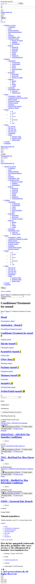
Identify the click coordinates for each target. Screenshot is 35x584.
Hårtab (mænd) (12, 99)
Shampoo (11, 35)
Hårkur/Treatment (13, 30)
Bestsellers (7, 143)
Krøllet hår (15, 55)
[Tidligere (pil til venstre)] (2, 582)
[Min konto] (6, 148)
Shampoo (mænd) (13, 108)
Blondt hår (15, 47)
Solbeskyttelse (16, 93)
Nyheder (7, 141)
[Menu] (2, 10)
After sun (14, 91)
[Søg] (3, 14)
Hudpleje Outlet (16, 138)
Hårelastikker (16, 44)
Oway (2, 497)
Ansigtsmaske (16, 64)
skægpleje (11, 104)
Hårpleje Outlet (16, 136)
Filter (4, 18)
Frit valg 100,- (12, 130)
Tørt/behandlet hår (17, 57)
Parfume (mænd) (13, 103)
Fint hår (14, 52)
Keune (3, 476)
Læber (14, 66)
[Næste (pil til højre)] (5, 582)
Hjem (2, 294)
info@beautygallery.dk (7, 146)
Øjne (13, 71)
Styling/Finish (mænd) (14, 106)
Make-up (11, 79)
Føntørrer (14, 42)
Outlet (10, 135)
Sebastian (3, 430)
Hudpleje (7, 59)
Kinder (14, 84)
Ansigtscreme (16, 62)
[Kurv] (2, 16)
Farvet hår (15, 49)
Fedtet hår (15, 50)
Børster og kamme (17, 40)
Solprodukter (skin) (14, 89)
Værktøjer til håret (13, 39)
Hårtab (14, 54)
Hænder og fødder (17, 77)
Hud (13, 82)
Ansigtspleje (11, 61)
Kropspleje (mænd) (14, 101)
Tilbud (6, 125)
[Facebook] (2, 569)
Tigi (2, 453)
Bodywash (15, 76)
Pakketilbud (11, 133)
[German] (5, 154)
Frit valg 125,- (12, 131)
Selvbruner (11, 88)
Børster (14, 81)
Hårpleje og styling (10, 25)
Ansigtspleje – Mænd (14, 96)
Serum (14, 67)
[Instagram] (3, 569)
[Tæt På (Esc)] (2, 580)
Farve (10, 29)
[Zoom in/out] (5, 580)
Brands (6, 109)
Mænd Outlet (16, 140)
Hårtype (10, 45)
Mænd (6, 94)
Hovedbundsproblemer (15, 32)
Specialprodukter (17, 69)
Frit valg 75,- (12, 128)
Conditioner (11, 27)
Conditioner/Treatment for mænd (18, 98)
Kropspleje (11, 72)
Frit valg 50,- (12, 126)
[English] (3, 154)
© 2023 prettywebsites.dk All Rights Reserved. (14, 572)
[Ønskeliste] (2, 150)
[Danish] (1, 154)
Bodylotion (15, 74)
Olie (9, 34)
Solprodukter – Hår (14, 37)
